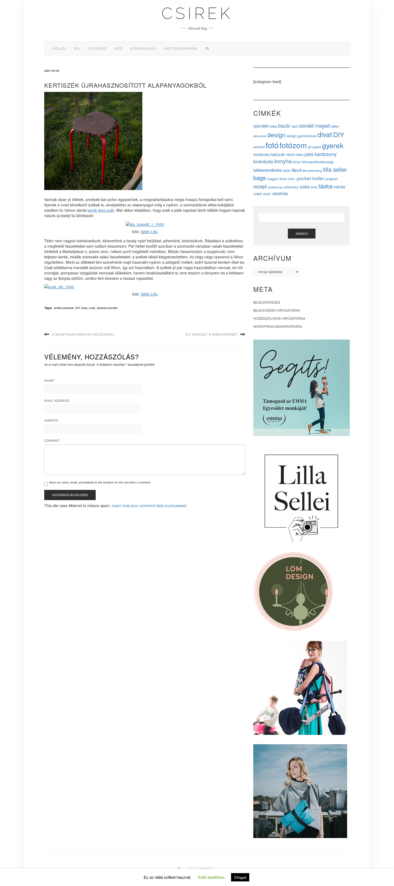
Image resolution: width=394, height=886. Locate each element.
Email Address (57, 401)
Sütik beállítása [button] (211, 877)
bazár (284, 125)
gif (309, 146)
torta (314, 187)
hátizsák (277, 154)
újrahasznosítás (107, 308)
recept (260, 186)
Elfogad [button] (240, 877)
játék (309, 154)
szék (92, 308)
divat (324, 134)
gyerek (332, 145)
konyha (283, 161)
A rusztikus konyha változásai (83, 334)
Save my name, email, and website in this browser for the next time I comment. (100, 482)
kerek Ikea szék (101, 210)
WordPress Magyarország (277, 326)
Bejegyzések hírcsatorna (276, 310)
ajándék (261, 125)
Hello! (59, 48)
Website (51, 420)
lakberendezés (267, 170)
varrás (339, 187)
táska (325, 185)
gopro (317, 146)
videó (257, 193)
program (331, 178)
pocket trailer (310, 178)
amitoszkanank (181, 48)
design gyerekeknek (301, 135)
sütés (305, 187)
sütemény (291, 186)
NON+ (292, 179)
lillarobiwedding (312, 170)
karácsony (326, 153)
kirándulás (143, 48)
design (276, 134)
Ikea (84, 308)
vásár (267, 194)
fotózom (293, 144)
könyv (297, 161)
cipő (294, 126)
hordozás (261, 154)
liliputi (297, 170)
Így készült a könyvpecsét (211, 334)
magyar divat (277, 178)
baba (273, 126)
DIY (77, 48)
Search (302, 233)
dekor (335, 126)
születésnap (275, 187)
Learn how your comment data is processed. (149, 505)
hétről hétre (294, 154)
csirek (197, 13)
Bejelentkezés (266, 302)
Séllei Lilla (149, 231)
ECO (118, 48)
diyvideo (98, 48)
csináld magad (314, 125)
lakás (287, 170)
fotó (272, 144)
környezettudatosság (317, 161)
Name (49, 380)
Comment (52, 440)
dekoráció (259, 136)
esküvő (259, 146)
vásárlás (280, 193)
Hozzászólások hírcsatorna (279, 318)
